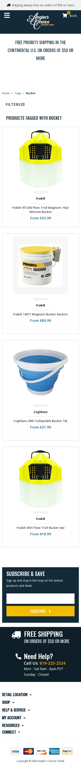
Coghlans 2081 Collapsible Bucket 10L (41, 421)
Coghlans (41, 412)
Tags (18, 93)
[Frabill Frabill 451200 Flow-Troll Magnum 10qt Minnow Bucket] (40, 158)
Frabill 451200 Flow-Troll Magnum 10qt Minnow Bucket (40, 210)
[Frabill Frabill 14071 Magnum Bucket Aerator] (40, 265)
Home (6, 93)
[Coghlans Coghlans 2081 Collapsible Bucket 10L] (40, 372)
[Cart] (64, 16)
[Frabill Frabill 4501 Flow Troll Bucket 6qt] (40, 479)
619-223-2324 (52, 663)
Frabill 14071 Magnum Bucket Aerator (40, 314)
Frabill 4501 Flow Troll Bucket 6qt (41, 528)
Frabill (40, 198)
